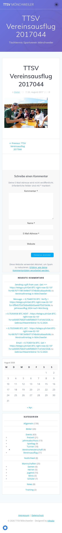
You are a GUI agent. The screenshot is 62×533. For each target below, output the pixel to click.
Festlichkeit (29, 458)
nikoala (50, 520)
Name (31, 223)
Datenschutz (38, 515)
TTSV (18, 4)
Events (29, 434)
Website (31, 243)
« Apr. (30, 407)
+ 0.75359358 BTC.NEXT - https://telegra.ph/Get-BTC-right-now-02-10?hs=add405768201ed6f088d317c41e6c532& (31, 316)
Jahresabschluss (30, 440)
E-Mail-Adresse (31, 233)
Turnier (30, 446)
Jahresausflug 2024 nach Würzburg (31, 308)
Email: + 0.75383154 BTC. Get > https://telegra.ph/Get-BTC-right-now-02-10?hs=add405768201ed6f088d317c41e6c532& (30, 345)
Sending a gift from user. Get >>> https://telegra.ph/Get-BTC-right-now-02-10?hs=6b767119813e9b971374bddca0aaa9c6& (30, 287)
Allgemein (28, 423)
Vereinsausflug (30, 452)
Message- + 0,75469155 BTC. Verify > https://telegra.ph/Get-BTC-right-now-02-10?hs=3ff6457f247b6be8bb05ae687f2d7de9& (30, 302)
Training (30, 489)
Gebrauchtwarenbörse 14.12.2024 (31, 322)
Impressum (23, 515)
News (29, 484)
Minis (31, 475)
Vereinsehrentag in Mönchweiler (31, 293)
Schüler (31, 478)
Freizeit (30, 437)
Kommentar (31, 190)
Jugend (30, 472)
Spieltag (31, 443)
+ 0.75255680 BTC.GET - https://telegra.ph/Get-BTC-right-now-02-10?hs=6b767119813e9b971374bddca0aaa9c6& (31, 331)
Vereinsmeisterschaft (32, 449)
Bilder (29, 429)
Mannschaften (29, 463)
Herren (31, 469)
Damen (31, 466)
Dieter (17, 92)
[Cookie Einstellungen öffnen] (5, 529)
